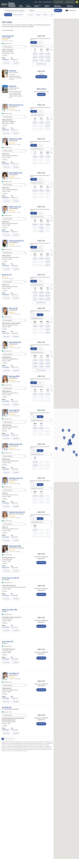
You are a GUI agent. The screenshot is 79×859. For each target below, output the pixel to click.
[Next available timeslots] (51, 50)
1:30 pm (47, 262)
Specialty (45, 14)
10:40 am (35, 190)
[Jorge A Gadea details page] (5, 413)
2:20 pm (41, 496)
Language (38, 14)
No (33, 42)
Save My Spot (41, 94)
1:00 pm (41, 224)
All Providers (8, 14)
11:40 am (35, 428)
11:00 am (41, 258)
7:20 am (41, 122)
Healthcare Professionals (57, 6)
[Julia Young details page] (5, 379)
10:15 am (35, 60)
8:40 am (35, 530)
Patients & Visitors (47, 6)
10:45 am (47, 57)
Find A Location (28, 6)
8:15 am (41, 394)
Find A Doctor (21, 6)
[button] (14, 46)
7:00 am (48, 122)
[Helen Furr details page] (5, 311)
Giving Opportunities (47, 2)
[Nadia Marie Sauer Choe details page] (5, 515)
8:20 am (35, 156)
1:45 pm (41, 366)
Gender (52, 14)
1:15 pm (35, 295)
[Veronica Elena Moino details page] (5, 243)
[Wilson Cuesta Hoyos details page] (5, 108)
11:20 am (47, 156)
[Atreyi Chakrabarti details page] (5, 176)
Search (57, 10)
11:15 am (41, 60)
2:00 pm (41, 156)
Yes (40, 42)
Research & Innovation (70, 6)
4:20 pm (47, 332)
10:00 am (47, 224)
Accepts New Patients (18, 14)
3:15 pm (41, 231)
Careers (40, 2)
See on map (6, 63)
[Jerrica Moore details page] (5, 676)
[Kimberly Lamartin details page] (5, 447)
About (36, 2)
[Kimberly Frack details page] (5, 142)
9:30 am (35, 57)
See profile (15, 63)
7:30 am (35, 258)
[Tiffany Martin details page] (5, 549)
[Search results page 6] (14, 739)
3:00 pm (41, 228)
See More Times (42, 64)
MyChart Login (58, 2)
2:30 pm (47, 265)
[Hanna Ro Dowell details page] (5, 345)
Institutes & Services (37, 6)
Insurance (30, 14)
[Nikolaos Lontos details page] (5, 209)
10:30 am (41, 299)
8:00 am (41, 190)
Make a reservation (41, 76)
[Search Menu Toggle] (77, 2)
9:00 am (35, 54)
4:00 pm (41, 326)
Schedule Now (70, 2)
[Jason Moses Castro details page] (5, 481)
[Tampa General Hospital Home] (8, 5)
